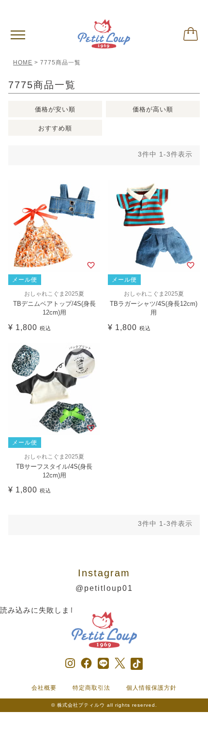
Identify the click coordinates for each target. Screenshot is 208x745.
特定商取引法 (91, 687)
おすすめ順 (55, 128)
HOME (22, 62)
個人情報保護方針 (151, 687)
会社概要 (44, 687)
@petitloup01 (104, 588)
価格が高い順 (153, 109)
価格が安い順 (55, 109)
